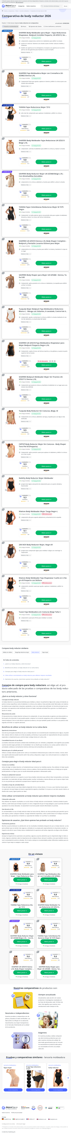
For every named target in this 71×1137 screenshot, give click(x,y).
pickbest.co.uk (42, 1119)
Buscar (65, 6)
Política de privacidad (16, 1112)
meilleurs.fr (32, 1119)
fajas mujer (8, 1068)
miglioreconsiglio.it (20, 1119)
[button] (68, 1078)
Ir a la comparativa (13, 1090)
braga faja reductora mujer (33, 1068)
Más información (19, 2)
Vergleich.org (7, 1119)
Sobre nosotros (31, 6)
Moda (17, 11)
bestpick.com (53, 1119)
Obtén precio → (46, 61)
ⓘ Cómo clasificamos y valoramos (52, 26)
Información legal (20, 1124)
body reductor (53, 1068)
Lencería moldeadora (24, 11)
